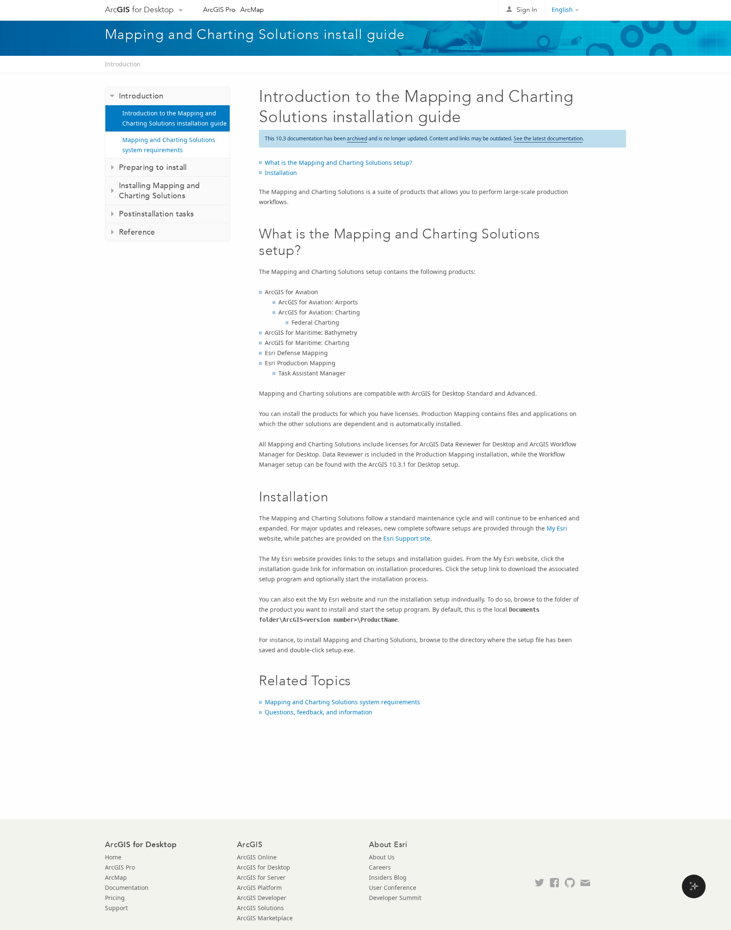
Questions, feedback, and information (318, 712)
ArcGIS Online (257, 857)
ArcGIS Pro (219, 9)
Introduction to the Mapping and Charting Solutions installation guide (174, 118)
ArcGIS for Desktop (263, 867)
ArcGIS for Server (261, 877)
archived (357, 138)
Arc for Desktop (139, 9)
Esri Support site (406, 538)
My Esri (557, 528)
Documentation (126, 888)
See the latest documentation (548, 138)
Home (113, 857)
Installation (281, 173)
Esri (608, 10)
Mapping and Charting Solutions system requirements (168, 145)
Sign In (527, 9)
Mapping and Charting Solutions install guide (255, 34)
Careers (380, 867)
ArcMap (252, 9)
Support (116, 908)
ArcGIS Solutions (260, 908)
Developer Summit (395, 898)
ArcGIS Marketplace (265, 918)
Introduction (122, 64)
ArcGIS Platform (259, 888)
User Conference (392, 888)
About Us (382, 857)
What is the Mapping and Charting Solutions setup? (338, 163)
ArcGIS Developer (261, 898)
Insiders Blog (388, 877)
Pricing (115, 898)
